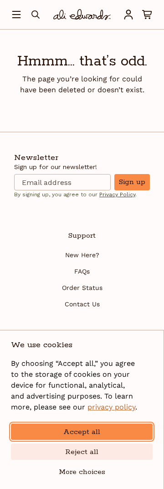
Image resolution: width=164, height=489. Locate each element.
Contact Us (82, 304)
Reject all (81, 452)
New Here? (82, 255)
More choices (82, 472)
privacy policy (111, 407)
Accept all (81, 432)
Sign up (132, 182)
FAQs (82, 271)
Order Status (82, 287)
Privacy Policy (117, 194)
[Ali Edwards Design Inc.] (82, 14)
